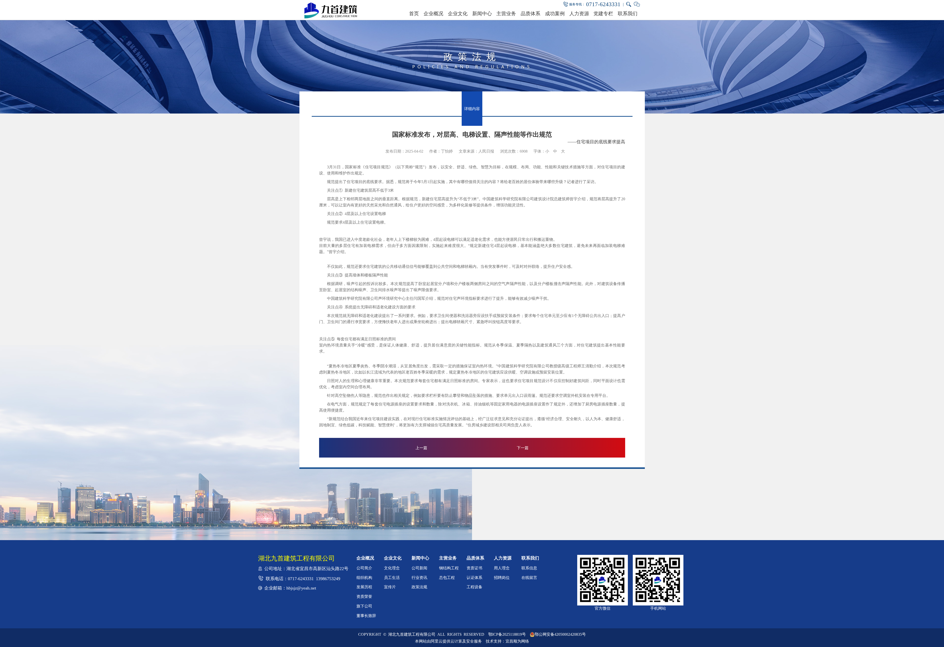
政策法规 (419, 586)
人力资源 (579, 13)
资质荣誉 (364, 596)
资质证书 (474, 568)
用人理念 (502, 568)
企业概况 (433, 13)
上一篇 (421, 447)
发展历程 (364, 586)
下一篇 (523, 447)
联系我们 (627, 13)
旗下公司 (364, 606)
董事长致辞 (366, 615)
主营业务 (506, 13)
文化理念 (392, 568)
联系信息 (529, 568)
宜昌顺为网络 (517, 641)
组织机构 (364, 577)
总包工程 (447, 577)
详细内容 (472, 108)
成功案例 (555, 13)
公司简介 (364, 568)
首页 (414, 13)
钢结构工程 (449, 568)
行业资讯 (419, 577)
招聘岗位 (502, 577)
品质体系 (530, 13)
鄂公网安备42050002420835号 (560, 634)
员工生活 (392, 577)
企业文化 (458, 13)
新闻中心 (482, 13)
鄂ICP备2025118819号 (507, 634)
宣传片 (390, 586)
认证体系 (474, 577)
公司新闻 (419, 568)
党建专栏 (603, 13)
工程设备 (474, 586)
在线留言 (529, 577)
